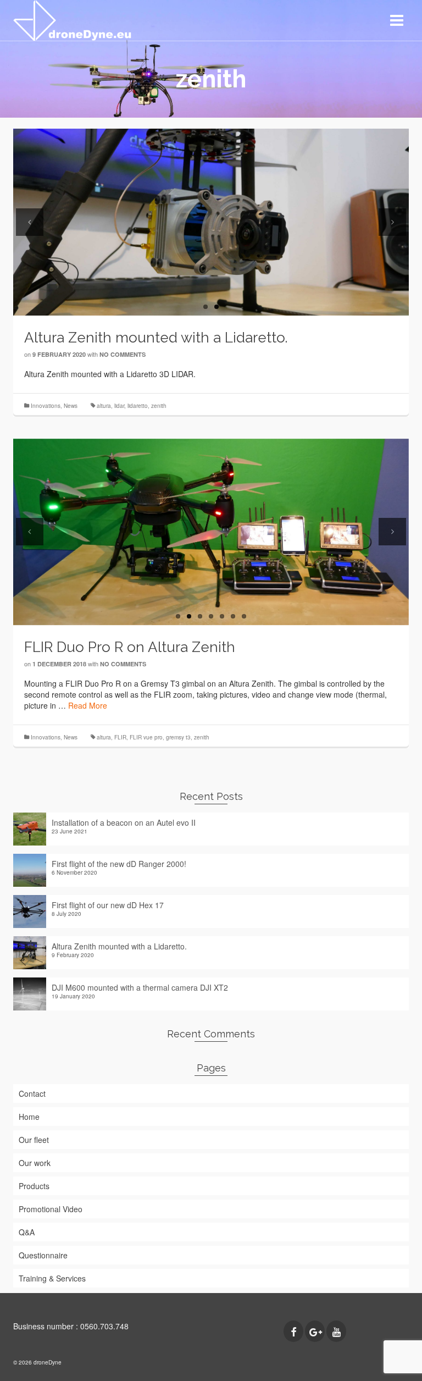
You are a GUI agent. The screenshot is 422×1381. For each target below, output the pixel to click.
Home (29, 1116)
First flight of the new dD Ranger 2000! (119, 863)
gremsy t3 (178, 737)
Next (392, 222)
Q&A (27, 1232)
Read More (87, 705)
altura (104, 406)
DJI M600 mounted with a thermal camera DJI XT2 (140, 987)
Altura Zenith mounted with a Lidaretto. (119, 946)
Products (34, 1185)
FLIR (120, 737)
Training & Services (52, 1278)
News (70, 406)
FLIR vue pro (146, 737)
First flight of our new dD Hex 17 (108, 904)
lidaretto (137, 406)
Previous (29, 222)
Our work (35, 1162)
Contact (32, 1093)
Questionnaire (43, 1255)
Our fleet (34, 1139)
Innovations (45, 406)
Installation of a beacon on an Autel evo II (124, 822)
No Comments (122, 354)
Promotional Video (50, 1208)
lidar (119, 406)
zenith (158, 406)
